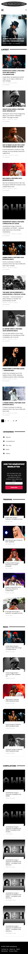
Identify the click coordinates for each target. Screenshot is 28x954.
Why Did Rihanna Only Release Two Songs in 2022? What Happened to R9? (13, 37)
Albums (5, 302)
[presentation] (20, 17)
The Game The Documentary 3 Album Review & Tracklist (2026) (14, 293)
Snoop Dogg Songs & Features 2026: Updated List (13, 110)
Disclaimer (4, 951)
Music (4, 82)
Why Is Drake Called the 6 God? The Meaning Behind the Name (14, 146)
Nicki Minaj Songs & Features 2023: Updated (13, 541)
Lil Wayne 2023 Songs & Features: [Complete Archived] (12, 564)
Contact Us (4, 949)
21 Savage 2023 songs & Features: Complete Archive (13, 612)
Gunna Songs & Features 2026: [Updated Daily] (13, 258)
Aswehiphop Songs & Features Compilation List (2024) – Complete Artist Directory (13, 862)
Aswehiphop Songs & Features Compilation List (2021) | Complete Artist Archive (13, 829)
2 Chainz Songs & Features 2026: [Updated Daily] (14, 404)
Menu (13, 10)
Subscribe (14, 487)
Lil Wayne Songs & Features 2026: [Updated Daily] (12, 330)
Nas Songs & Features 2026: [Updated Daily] (12, 179)
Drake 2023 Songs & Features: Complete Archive (13, 518)
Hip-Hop (5, 32)
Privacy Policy (13, 951)
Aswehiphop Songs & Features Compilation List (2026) (13, 223)
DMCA (18, 949)
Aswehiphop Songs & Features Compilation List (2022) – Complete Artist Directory (13, 928)
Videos (8, 453)
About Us (12, 949)
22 (13, 421)
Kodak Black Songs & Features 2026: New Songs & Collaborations (13, 73)
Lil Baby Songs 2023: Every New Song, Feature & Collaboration (13, 589)
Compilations (6, 234)
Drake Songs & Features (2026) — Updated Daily (13, 370)
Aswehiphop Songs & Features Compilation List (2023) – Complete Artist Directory (13, 895)
